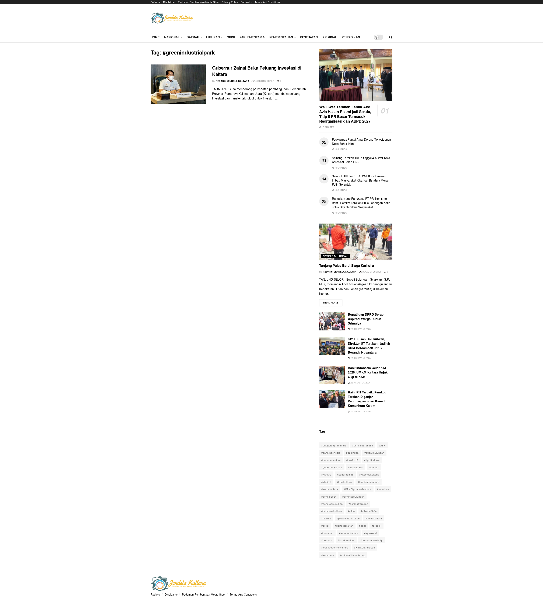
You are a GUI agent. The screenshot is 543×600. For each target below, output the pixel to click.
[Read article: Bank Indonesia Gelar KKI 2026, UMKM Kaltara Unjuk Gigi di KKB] (332, 375)
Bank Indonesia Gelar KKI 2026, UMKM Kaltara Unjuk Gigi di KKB (368, 372)
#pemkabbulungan (353, 496)
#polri (362, 525)
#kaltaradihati (345, 474)
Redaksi (245, 2)
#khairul (326, 482)
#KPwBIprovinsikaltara (357, 489)
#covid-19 (352, 460)
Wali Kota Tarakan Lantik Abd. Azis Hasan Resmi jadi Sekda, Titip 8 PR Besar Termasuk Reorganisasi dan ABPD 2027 (345, 114)
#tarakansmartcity (371, 540)
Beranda (156, 2)
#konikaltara (344, 482)
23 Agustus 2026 (371, 271)
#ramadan (327, 533)
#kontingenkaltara (368, 482)
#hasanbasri (355, 467)
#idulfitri (374, 467)
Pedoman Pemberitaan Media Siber (198, 2)
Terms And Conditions (267, 2)
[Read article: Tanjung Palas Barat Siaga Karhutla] (355, 242)
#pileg (351, 511)
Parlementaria (252, 37)
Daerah (193, 37)
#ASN (382, 445)
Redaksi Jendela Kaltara (232, 81)
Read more (332, 301)
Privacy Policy (230, 2)
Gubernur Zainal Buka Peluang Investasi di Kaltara (256, 71)
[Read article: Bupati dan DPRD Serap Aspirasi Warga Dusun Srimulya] (332, 321)
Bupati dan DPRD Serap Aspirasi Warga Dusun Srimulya (365, 319)
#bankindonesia (330, 452)
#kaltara (326, 474)
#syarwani (370, 533)
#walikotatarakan (364, 547)
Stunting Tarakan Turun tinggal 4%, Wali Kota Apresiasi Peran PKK (361, 160)
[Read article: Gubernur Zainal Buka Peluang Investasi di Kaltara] (178, 84)
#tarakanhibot (346, 540)
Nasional (172, 37)
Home (155, 37)
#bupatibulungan (374, 452)
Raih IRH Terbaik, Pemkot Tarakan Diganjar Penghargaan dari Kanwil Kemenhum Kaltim (367, 399)
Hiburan (213, 37)
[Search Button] (390, 37)
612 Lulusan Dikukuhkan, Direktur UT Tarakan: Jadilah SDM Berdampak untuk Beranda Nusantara (369, 346)
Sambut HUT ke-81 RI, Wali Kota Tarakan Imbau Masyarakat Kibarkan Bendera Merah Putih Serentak (360, 180)
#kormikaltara (329, 489)
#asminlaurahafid (362, 445)
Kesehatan (309, 37)
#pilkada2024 (369, 511)
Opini (231, 37)
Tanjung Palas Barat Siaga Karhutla (346, 265)
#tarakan (326, 540)
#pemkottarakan (358, 503)
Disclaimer (169, 2)
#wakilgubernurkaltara (334, 547)
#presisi (376, 525)
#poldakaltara (373, 518)
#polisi (325, 525)
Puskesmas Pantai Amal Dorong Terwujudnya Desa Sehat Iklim (361, 141)
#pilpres (326, 518)
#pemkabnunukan (332, 503)
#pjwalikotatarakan (348, 518)
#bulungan (352, 452)
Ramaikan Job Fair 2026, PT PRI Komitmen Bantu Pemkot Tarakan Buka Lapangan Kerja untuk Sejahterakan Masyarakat (361, 202)
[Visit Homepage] (172, 18)
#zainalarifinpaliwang (352, 555)
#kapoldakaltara (369, 474)
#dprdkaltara (372, 460)
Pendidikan (351, 37)
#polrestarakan (344, 525)
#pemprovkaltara (331, 511)
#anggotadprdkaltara (334, 445)
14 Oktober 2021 (263, 81)
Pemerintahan (281, 37)
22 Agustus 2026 (360, 358)
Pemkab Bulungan (336, 256)
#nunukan (383, 489)
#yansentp (327, 555)
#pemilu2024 (329, 496)
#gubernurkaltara (331, 467)
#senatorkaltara (348, 533)
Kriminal (329, 37)
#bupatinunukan (331, 460)
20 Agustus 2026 (360, 411)
